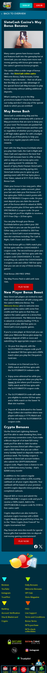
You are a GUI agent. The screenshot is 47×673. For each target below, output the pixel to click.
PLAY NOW (23, 287)
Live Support (31, 613)
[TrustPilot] (23, 658)
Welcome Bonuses (33, 589)
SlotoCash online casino (25, 73)
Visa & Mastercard (10, 617)
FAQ (27, 609)
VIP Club (29, 593)
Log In (39, 5)
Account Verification (11, 613)
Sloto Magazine (32, 597)
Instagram (6, 593)
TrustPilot (6, 597)
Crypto (5, 621)
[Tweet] (40, 546)
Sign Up (26, 5)
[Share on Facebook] (36, 546)
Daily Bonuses (31, 585)
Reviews (5, 585)
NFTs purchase (31, 625)
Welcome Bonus (11, 305)
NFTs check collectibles (30, 630)
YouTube (5, 589)
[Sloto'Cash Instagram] (32, 650)
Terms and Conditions (35, 617)
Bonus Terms (31, 621)
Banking (5, 609)
